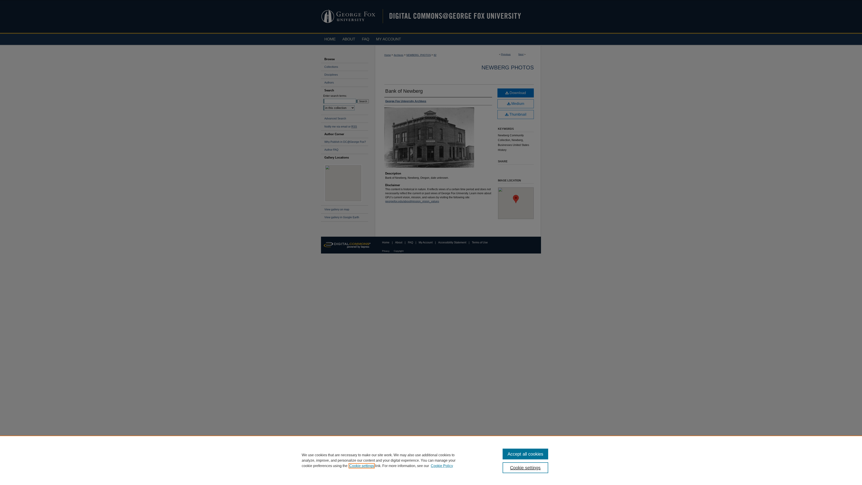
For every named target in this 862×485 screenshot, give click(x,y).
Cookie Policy (442, 466)
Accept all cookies (525, 454)
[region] (431, 460)
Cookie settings (361, 466)
